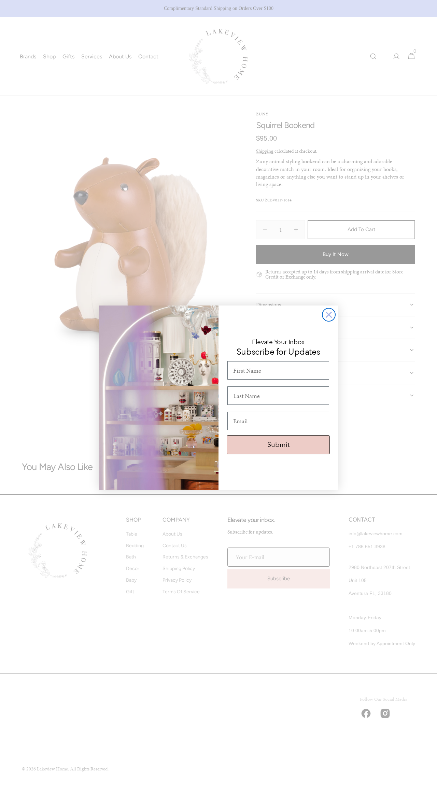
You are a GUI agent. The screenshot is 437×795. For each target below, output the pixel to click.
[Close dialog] (328, 314)
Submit (278, 444)
